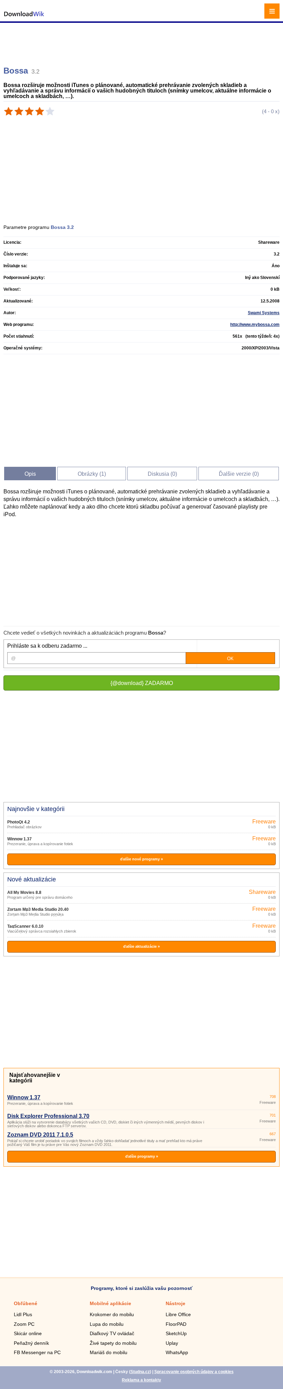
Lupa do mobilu (107, 1324)
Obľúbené (25, 1303)
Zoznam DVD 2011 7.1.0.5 (40, 1135)
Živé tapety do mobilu (113, 1343)
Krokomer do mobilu (112, 1314)
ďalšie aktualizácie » (141, 946)
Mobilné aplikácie (110, 1303)
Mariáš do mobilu (108, 1352)
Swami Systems (264, 312)
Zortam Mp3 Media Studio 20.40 (38, 909)
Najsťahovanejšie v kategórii (34, 1077)
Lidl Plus (23, 1314)
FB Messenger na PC (37, 1352)
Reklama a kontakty (141, 1380)
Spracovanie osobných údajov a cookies (194, 1371)
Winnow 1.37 (19, 839)
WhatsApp (177, 1352)
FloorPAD (176, 1324)
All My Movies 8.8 (24, 892)
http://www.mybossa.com (255, 324)
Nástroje (175, 1303)
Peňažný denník (31, 1343)
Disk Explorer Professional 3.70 (48, 1116)
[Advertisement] (142, 41)
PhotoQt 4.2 (18, 822)
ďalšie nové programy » (141, 859)
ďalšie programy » (141, 1156)
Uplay (172, 1343)
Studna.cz (140, 1371)
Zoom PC (24, 1324)
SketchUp (176, 1333)
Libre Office (178, 1314)
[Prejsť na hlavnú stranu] (24, 17)
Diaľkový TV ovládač (112, 1333)
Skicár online (28, 1333)
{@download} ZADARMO (141, 683)
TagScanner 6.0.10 (25, 926)
